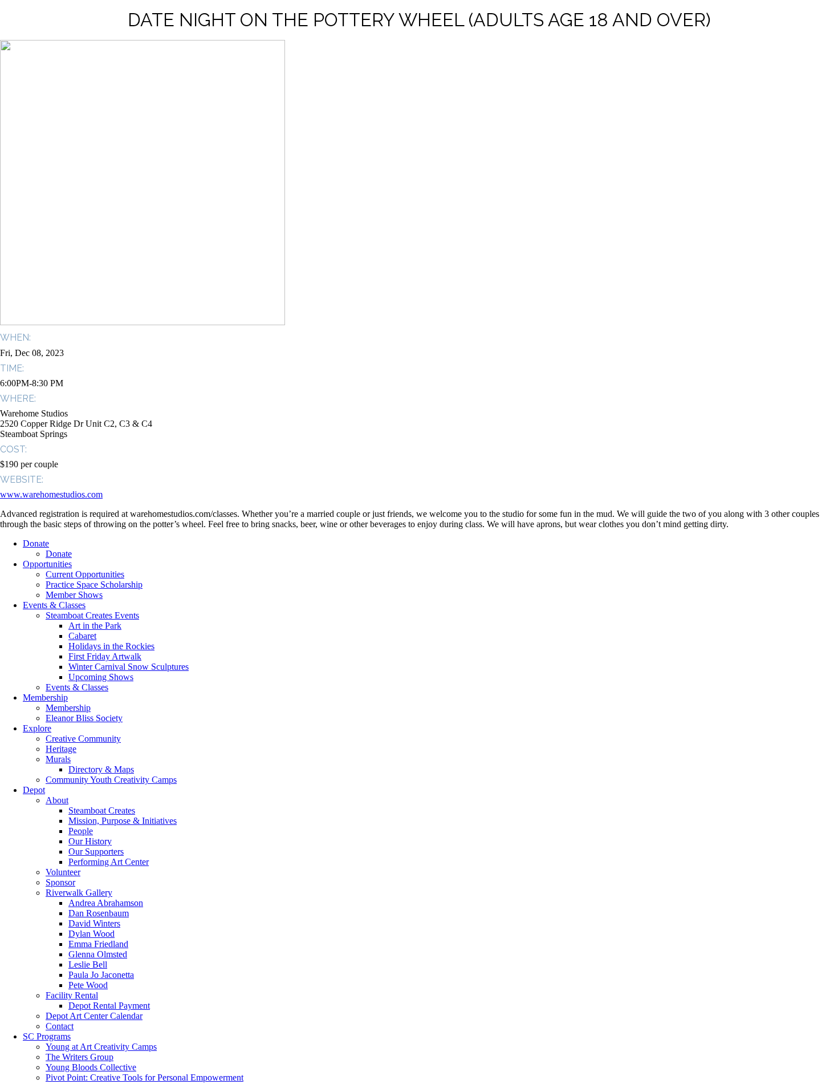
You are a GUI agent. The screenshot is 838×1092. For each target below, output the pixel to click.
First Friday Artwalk (104, 656)
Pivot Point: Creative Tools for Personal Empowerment (144, 1077)
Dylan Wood (91, 934)
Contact (60, 1026)
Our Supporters (96, 851)
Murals (58, 759)
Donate (36, 543)
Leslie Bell (87, 964)
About (57, 800)
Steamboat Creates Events (92, 615)
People (80, 831)
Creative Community (83, 738)
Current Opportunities (85, 574)
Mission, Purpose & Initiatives (122, 821)
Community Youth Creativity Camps (111, 779)
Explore (37, 728)
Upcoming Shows (100, 677)
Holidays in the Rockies (111, 646)
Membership (45, 697)
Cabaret (82, 636)
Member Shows (74, 595)
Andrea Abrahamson (105, 903)
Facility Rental (72, 995)
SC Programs (47, 1036)
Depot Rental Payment (109, 1005)
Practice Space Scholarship (94, 584)
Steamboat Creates (101, 810)
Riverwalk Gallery (79, 892)
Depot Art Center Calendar (94, 1016)
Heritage (61, 749)
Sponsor (60, 882)
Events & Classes (54, 605)
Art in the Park (94, 625)
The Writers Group (79, 1057)
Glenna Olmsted (97, 954)
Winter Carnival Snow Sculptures (128, 667)
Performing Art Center (108, 862)
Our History (90, 841)
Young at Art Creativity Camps (101, 1046)
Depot (34, 790)
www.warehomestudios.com (51, 494)
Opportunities (47, 564)
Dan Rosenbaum (98, 913)
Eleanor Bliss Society (84, 718)
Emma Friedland (98, 944)
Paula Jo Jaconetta (101, 975)
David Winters (94, 923)
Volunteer (63, 872)
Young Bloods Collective (91, 1067)
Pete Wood (88, 985)
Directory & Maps (101, 769)
